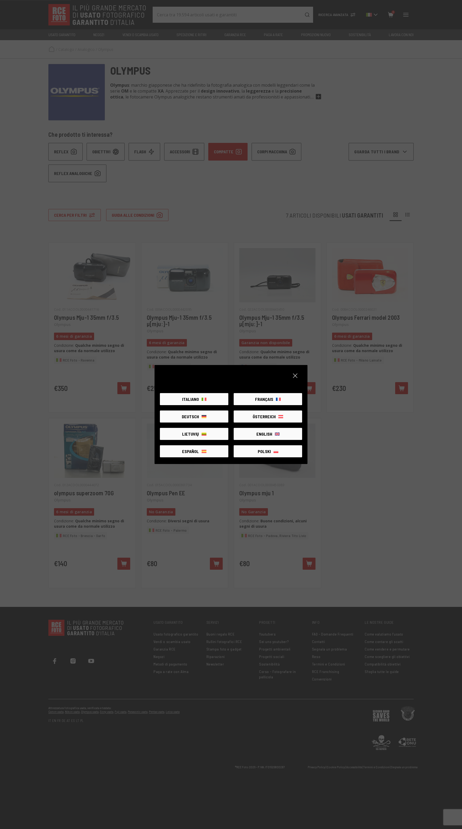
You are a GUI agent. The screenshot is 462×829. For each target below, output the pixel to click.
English (264, 433)
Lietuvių (190, 433)
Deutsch (190, 416)
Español (190, 451)
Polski (264, 451)
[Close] (295, 375)
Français (264, 399)
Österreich (264, 416)
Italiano (190, 399)
